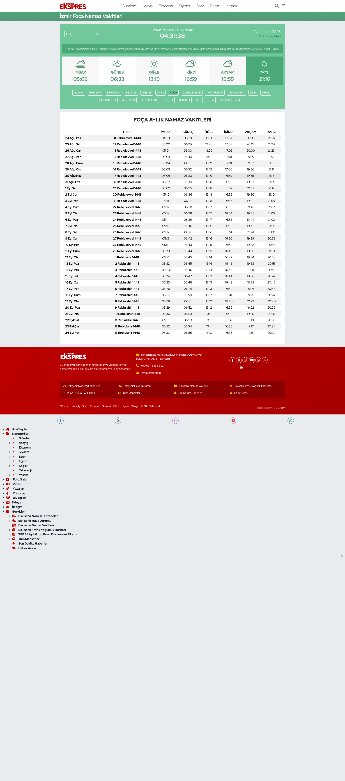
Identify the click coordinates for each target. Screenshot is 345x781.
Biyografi (19, 498)
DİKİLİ (160, 92)
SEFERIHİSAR (149, 100)
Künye (16, 502)
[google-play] (248, 368)
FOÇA (173, 92)
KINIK (253, 92)
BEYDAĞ (131, 92)
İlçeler (126, 406)
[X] (239, 360)
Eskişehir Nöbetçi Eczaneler (83, 386)
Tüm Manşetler (131, 393)
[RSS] (265, 360)
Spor (200, 5)
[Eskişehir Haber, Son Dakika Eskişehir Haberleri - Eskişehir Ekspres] (73, 6)
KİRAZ (265, 92)
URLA (210, 100)
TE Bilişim (279, 408)
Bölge (134, 406)
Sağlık (144, 406)
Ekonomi (166, 5)
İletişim (17, 507)
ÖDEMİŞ (225, 100)
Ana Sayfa (19, 429)
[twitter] (118, 421)
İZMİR (238, 100)
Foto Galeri (20, 479)
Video (16, 484)
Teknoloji (155, 406)
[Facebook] (232, 360)
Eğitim (215, 5)
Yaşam (232, 5)
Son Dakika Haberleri (190, 393)
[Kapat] (343, 555)
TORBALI (184, 100)
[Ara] (277, 6)
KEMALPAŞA (236, 92)
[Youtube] (252, 360)
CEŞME (146, 92)
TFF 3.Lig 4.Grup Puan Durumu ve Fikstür (48, 534)
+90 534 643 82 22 (152, 365)
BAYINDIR (95, 92)
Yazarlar (18, 489)
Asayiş (147, 5)
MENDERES (108, 100)
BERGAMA (113, 92)
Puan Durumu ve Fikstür (81, 393)
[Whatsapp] (258, 360)
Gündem (129, 5)
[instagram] (175, 421)
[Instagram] (245, 360)
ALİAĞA (79, 92)
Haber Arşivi (241, 393)
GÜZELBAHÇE (192, 92)
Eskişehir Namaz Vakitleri (193, 386)
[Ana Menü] (283, 6)
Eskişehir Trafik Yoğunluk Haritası (253, 386)
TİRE (198, 100)
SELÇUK (168, 100)
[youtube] (233, 421)
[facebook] (60, 421)
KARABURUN (214, 92)
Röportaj (18, 493)
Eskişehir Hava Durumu (137, 386)
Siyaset (184, 5)
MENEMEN (128, 100)
